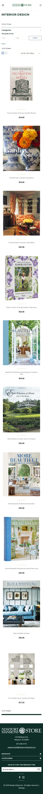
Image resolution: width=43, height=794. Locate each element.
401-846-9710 (21, 744)
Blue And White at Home (21, 633)
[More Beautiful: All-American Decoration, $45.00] (21, 474)
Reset (4, 44)
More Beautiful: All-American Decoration (21, 504)
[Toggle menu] (3, 5)
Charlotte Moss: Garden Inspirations (21, 178)
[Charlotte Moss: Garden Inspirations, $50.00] (21, 148)
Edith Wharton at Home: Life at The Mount (21, 439)
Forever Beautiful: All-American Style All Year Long (21, 568)
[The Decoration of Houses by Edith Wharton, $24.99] (21, 83)
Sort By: (23, 53)
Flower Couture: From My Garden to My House (21, 307)
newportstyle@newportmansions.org (21, 747)
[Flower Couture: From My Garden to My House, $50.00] (21, 278)
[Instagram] (23, 777)
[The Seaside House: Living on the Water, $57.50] (21, 668)
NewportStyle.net (16, 785)
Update (35, 38)
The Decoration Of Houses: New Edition (21, 243)
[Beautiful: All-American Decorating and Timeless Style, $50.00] (21, 342)
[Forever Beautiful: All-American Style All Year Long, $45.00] (21, 539)
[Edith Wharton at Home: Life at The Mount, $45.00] (21, 409)
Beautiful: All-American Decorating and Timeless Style (22, 373)
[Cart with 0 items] (40, 5)
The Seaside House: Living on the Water (21, 698)
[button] (21, 30)
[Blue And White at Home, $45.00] (21, 603)
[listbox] (33, 53)
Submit (38, 769)
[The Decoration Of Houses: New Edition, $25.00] (21, 213)
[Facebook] (20, 777)
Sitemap (21, 788)
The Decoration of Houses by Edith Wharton (21, 113)
